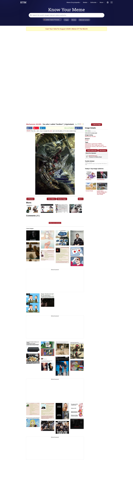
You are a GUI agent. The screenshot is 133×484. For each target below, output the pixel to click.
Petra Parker (88, 179)
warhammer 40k (89, 145)
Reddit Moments (93, 155)
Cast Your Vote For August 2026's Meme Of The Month (66, 29)
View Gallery (51, 199)
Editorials (93, 2)
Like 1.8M (79, 128)
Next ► (81, 199)
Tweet (43, 128)
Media (85, 2)
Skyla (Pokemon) (100, 179)
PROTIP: (29, 131)
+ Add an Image (96, 124)
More (101, 2)
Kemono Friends (89, 190)
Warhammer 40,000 (33, 124)
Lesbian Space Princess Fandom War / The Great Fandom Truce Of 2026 (102, 192)
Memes (74, 20)
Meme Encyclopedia (73, 2)
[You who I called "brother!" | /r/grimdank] (55, 164)
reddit (95, 145)
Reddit (87, 140)
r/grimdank (88, 143)
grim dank (100, 145)
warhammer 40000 (96, 143)
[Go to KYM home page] (23, 3)
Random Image (62, 199)
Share (30, 128)
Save (36, 128)
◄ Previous (30, 199)
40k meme (99, 146)
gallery (51, 131)
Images (66, 20)
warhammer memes (90, 146)
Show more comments (54, 223)
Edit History (103, 150)
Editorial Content (84, 20)
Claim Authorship (92, 150)
